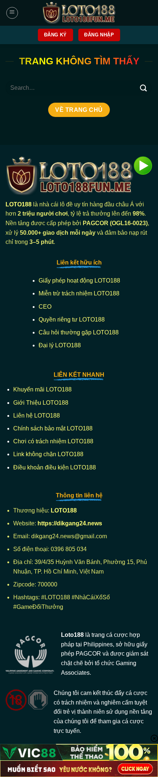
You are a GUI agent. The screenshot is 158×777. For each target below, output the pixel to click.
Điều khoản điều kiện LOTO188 (54, 467)
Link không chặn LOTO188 (48, 454)
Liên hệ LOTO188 (36, 415)
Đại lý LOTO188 (60, 345)
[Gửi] (143, 88)
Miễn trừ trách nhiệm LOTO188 (79, 293)
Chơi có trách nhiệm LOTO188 (53, 441)
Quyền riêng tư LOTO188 (72, 319)
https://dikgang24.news (70, 523)
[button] (12, 13)
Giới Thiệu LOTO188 (40, 403)
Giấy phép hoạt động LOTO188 (79, 280)
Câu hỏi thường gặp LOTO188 (79, 332)
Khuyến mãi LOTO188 (42, 389)
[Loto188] (79, 13)
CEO (45, 307)
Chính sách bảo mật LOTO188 (53, 428)
